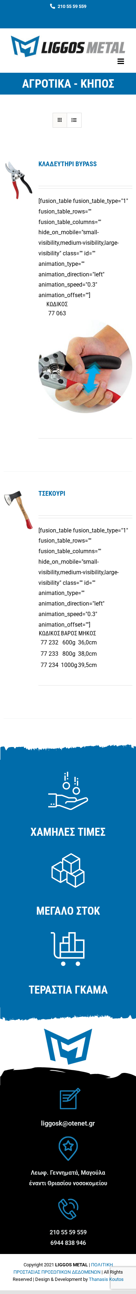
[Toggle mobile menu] (121, 61)
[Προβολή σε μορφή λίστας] (74, 120)
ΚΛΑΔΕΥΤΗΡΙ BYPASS (67, 164)
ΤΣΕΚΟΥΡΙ (51, 493)
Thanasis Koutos (106, 1279)
